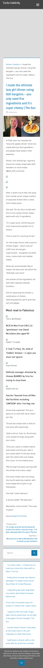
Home (8, 64)
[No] (40, 658)
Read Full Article (19, 516)
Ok (21, 663)
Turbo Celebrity (11, 3)
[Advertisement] (21, 32)
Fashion (16, 64)
